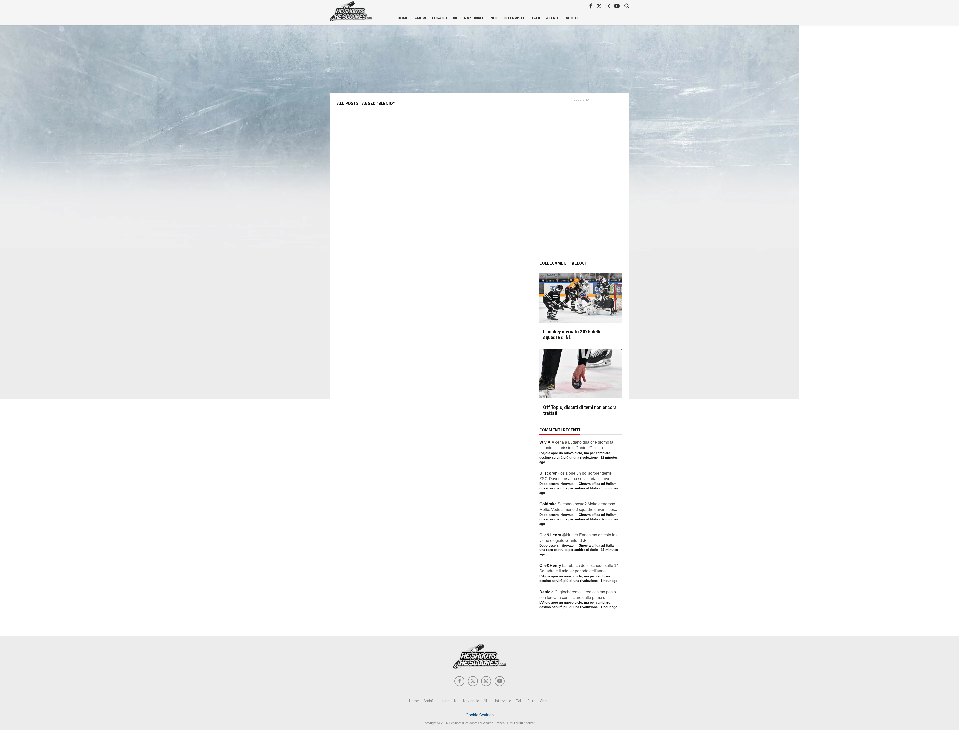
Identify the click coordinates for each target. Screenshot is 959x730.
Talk (535, 18)
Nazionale (474, 18)
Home (403, 18)
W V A (545, 442)
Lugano (439, 18)
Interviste (514, 18)
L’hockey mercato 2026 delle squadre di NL (572, 334)
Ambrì (420, 18)
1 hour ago (609, 581)
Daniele (546, 592)
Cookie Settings (480, 715)
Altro (552, 18)
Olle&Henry (550, 535)
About (572, 18)
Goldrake (548, 504)
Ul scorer (548, 473)
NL (455, 18)
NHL (494, 18)
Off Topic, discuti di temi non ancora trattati (580, 410)
